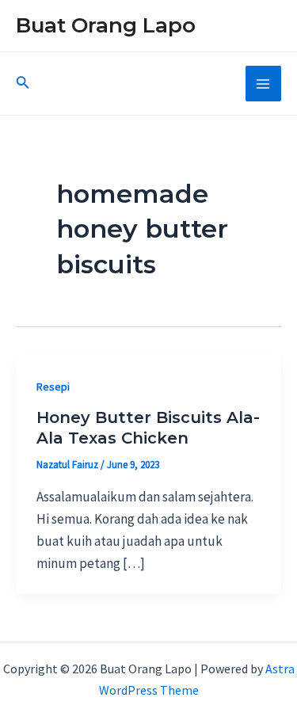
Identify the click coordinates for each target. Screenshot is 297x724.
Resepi (53, 386)
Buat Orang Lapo (106, 25)
